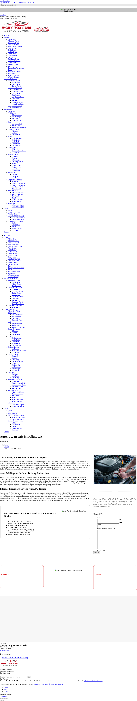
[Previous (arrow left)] (1, 700)
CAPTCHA (101, 550)
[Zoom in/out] (7, 698)
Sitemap (45, 684)
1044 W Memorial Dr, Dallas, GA (23, 3)
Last (120, 522)
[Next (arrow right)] (3, 700)
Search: (2, 677)
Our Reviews (68, 11)
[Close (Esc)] (1, 698)
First (120, 520)
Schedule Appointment (8, 5)
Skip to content (5, 1)
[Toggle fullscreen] (5, 698)
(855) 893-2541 (6, 3)
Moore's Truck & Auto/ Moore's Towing (15, 658)
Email (99, 524)
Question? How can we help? (106, 528)
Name (99, 518)
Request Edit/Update (57, 684)
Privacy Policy (36, 684)
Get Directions (5, 650)
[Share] (3, 698)
